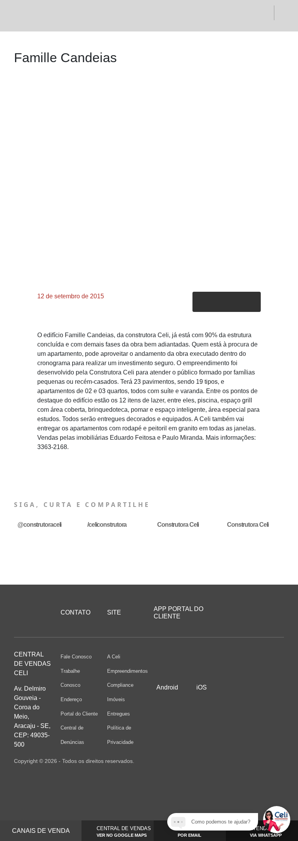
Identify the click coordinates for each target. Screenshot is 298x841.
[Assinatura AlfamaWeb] (242, 761)
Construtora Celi (178, 524)
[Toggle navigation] (25, 15)
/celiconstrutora (106, 524)
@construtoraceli (39, 524)
